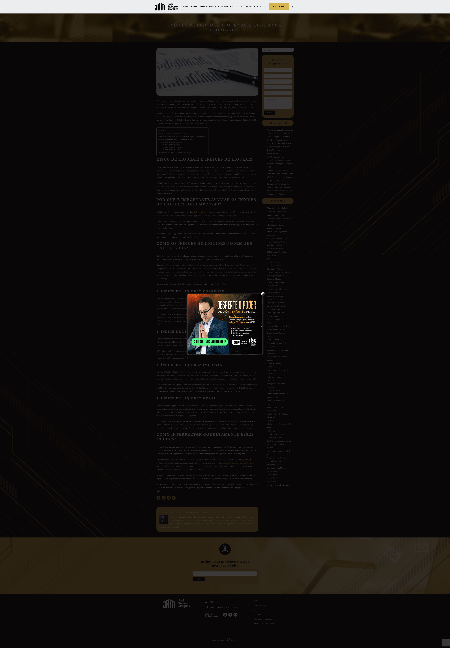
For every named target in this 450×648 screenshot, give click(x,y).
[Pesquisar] (292, 6)
